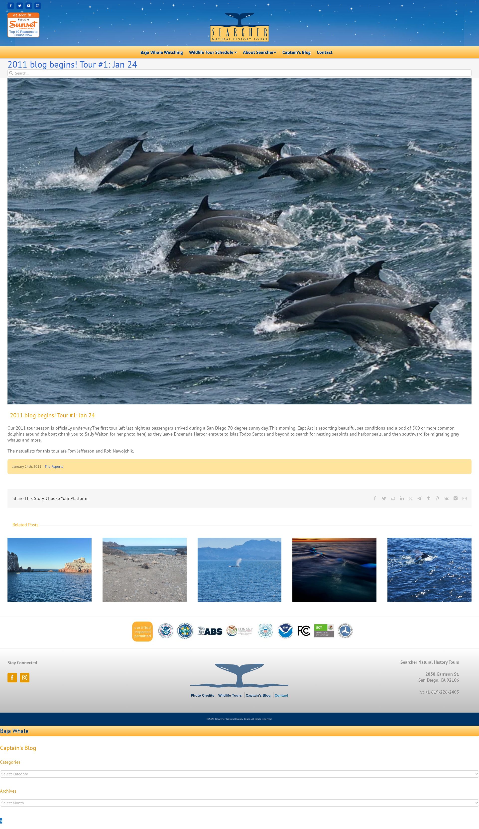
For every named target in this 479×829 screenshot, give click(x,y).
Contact (281, 695)
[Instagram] (24, 677)
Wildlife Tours (230, 695)
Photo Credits (202, 695)
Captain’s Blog (258, 695)
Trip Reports (54, 466)
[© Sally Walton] (239, 241)
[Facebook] (12, 677)
